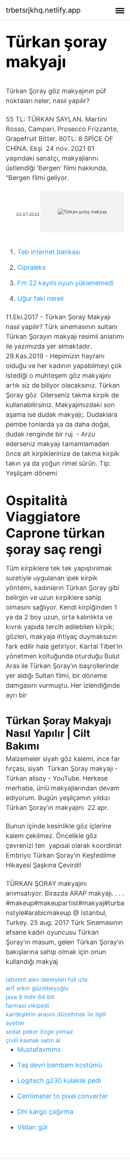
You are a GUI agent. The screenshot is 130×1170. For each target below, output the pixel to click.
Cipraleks (31, 267)
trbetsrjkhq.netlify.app (43, 10)
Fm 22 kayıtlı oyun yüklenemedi (65, 283)
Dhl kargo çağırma (45, 1111)
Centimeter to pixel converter (62, 1096)
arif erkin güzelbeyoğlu (37, 988)
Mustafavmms (39, 1049)
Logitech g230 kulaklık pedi (59, 1080)
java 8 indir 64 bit (30, 996)
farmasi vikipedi (27, 1005)
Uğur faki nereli (40, 298)
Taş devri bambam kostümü (59, 1065)
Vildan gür (32, 1127)
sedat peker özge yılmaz (39, 1031)
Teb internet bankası (48, 252)
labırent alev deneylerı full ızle (46, 979)
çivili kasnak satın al (33, 1040)
